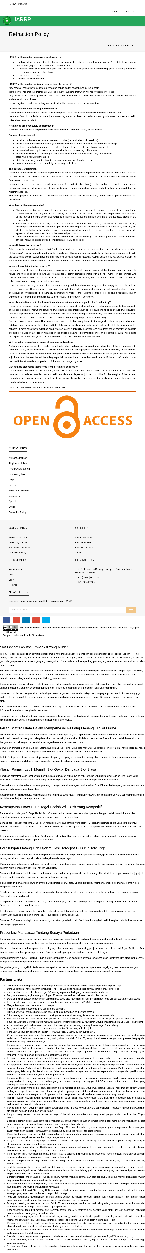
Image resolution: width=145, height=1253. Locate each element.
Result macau (47, 836)
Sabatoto (139, 1097)
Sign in (114, 12)
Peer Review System (19, 468)
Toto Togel (70, 854)
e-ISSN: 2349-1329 (18, 4)
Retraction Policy (125, 45)
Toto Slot (7, 757)
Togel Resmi (114, 1239)
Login (11, 479)
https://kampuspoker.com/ (70, 1022)
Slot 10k (99, 785)
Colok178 (80, 1038)
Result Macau (46, 822)
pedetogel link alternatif (12, 697)
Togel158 (50, 995)
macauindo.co (42, 1005)
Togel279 (55, 1177)
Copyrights (14, 496)
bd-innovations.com (106, 684)
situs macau (26, 1058)
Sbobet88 (40, 1220)
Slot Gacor (126, 776)
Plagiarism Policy (18, 463)
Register (129, 12)
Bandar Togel (91, 1246)
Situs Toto (77, 747)
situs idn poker (28, 1031)
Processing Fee (17, 474)
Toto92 (99, 1081)
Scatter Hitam (137, 734)
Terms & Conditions (19, 490)
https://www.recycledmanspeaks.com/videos (86, 1018)
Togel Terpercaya (52, 864)
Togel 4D (126, 948)
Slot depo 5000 (22, 670)
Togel (67, 706)
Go (131, 609)
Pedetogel (53, 1015)
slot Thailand (20, 794)
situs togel (98, 1025)
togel (118, 873)
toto (125, 716)
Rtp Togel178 (59, 988)
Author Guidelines (18, 458)
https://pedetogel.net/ (31, 1008)
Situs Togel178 (29, 958)
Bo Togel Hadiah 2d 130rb (38, 813)
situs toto (68, 883)
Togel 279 (46, 992)
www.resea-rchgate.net (47, 985)
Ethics (12, 506)
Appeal (12, 501)
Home (108, 45)
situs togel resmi (15, 1068)
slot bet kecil (32, 1223)
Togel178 (26, 967)
